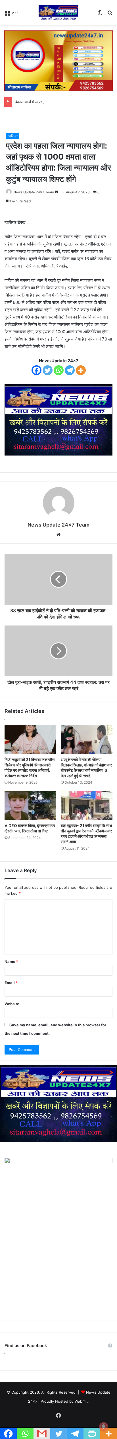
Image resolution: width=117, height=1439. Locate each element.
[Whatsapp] (59, 370)
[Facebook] (36, 370)
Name (11, 961)
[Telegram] (70, 370)
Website (12, 1004)
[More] (81, 370)
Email (11, 982)
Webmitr (82, 1401)
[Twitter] (48, 370)
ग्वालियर (13, 136)
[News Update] (59, 12)
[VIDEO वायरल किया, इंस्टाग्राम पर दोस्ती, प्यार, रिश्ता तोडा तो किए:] (30, 805)
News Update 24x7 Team (33, 192)
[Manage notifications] (103, 1426)
